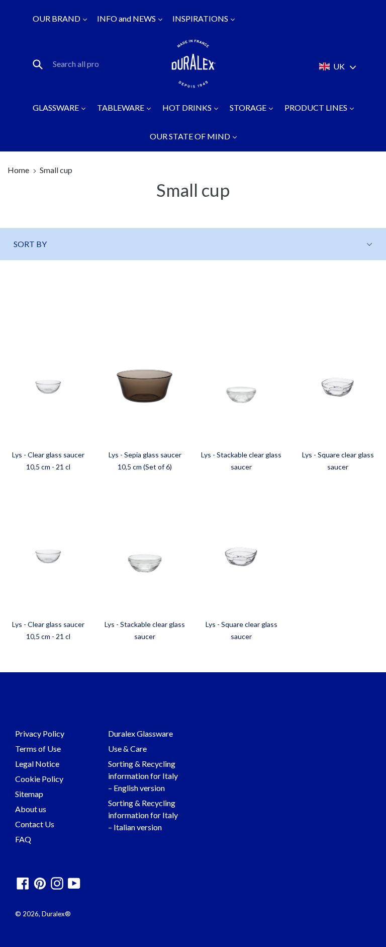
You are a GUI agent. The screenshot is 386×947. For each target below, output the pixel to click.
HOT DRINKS (187, 107)
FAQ (23, 839)
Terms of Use (38, 748)
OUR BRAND (57, 18)
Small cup (56, 170)
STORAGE (249, 107)
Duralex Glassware (140, 733)
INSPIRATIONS (201, 18)
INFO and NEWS (127, 18)
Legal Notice (37, 763)
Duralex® (56, 914)
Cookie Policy (39, 778)
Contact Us (34, 824)
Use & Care (127, 748)
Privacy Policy (39, 733)
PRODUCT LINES (316, 107)
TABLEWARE (121, 107)
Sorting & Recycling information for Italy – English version (143, 776)
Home (18, 170)
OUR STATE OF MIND (191, 136)
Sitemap (29, 794)
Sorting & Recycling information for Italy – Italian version (143, 815)
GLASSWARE (56, 107)
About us (30, 809)
